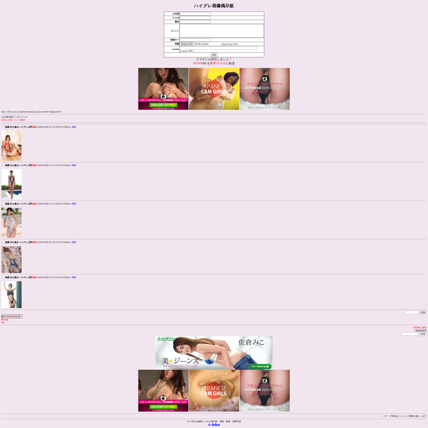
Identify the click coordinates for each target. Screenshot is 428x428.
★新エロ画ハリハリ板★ (13, 120)
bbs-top (4, 319)
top (2, 322)
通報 (74, 127)
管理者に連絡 (419, 327)
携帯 (213, 63)
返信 (34, 127)
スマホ (221, 63)
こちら (401, 416)
